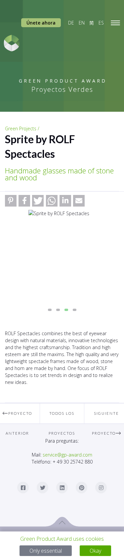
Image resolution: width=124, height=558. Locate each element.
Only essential (45, 550)
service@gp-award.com (67, 455)
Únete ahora (41, 23)
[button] (11, 201)
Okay (95, 550)
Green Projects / (22, 128)
